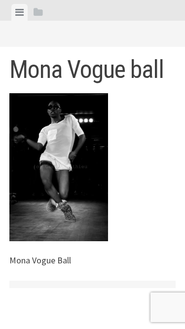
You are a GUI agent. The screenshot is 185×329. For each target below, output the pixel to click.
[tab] (19, 12)
